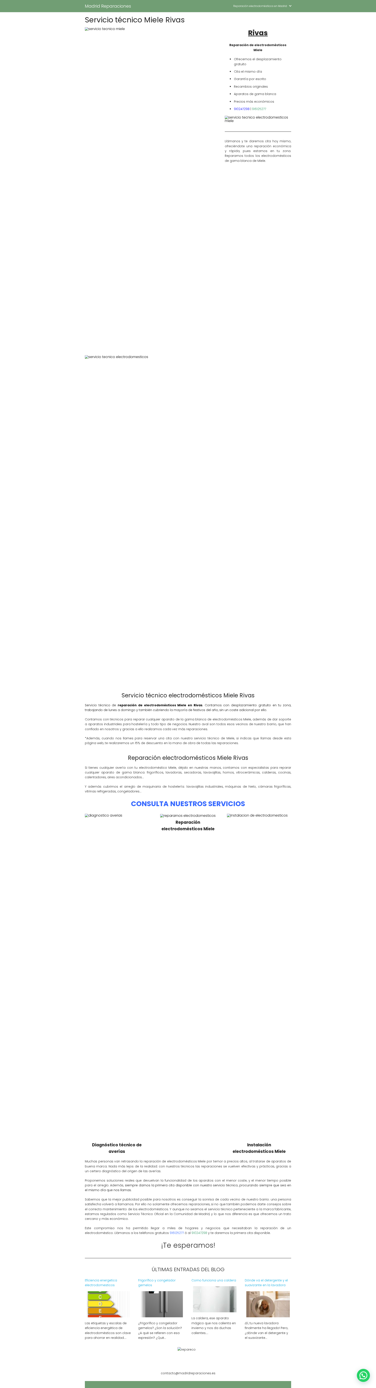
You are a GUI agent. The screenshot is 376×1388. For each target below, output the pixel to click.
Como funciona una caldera (213, 1280)
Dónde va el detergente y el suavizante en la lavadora (266, 1282)
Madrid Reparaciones (108, 6)
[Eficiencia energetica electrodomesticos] (108, 1314)
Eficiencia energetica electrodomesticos (101, 1282)
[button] (363, 1375)
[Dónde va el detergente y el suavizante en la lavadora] (268, 1314)
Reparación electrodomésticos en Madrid (260, 6)
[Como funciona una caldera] (215, 1309)
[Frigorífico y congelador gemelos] (161, 1314)
